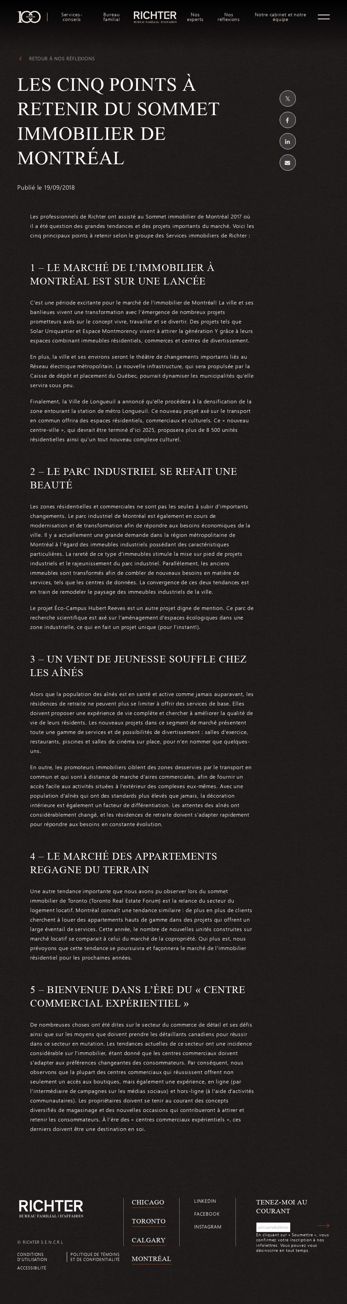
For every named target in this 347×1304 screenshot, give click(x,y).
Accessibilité (31, 1267)
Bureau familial (111, 17)
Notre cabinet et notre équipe (280, 17)
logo (155, 13)
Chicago (148, 1202)
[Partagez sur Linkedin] (288, 141)
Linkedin (205, 1201)
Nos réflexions (229, 17)
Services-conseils (72, 17)
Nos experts (195, 17)
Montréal (151, 1258)
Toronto (148, 1221)
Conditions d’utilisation (32, 1257)
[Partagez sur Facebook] (288, 120)
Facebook (207, 1214)
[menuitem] (71, 17)
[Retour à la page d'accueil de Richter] (51, 1208)
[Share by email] (288, 162)
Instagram (208, 1226)
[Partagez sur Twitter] (288, 98)
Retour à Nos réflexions (62, 59)
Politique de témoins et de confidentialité (95, 1257)
